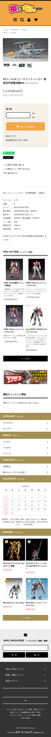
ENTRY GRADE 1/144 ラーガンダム (36, 330)
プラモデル (14, 30)
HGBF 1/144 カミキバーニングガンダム (14, 330)
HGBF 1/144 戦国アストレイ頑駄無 (14, 284)
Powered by (11, 732)
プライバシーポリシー (17, 715)
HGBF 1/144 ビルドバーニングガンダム (36, 284)
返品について (11, 136)
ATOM (28, 718)
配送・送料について (36, 709)
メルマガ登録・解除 (33, 715)
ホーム (6, 30)
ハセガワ (14, 33)
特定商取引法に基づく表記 (17, 140)
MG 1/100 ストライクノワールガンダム (36, 604)
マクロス (24, 30)
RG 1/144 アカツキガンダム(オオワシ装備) (14, 564)
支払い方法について (20, 709)
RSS (22, 718)
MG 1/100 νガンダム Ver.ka (13, 603)
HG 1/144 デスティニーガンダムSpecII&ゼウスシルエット (36, 565)
